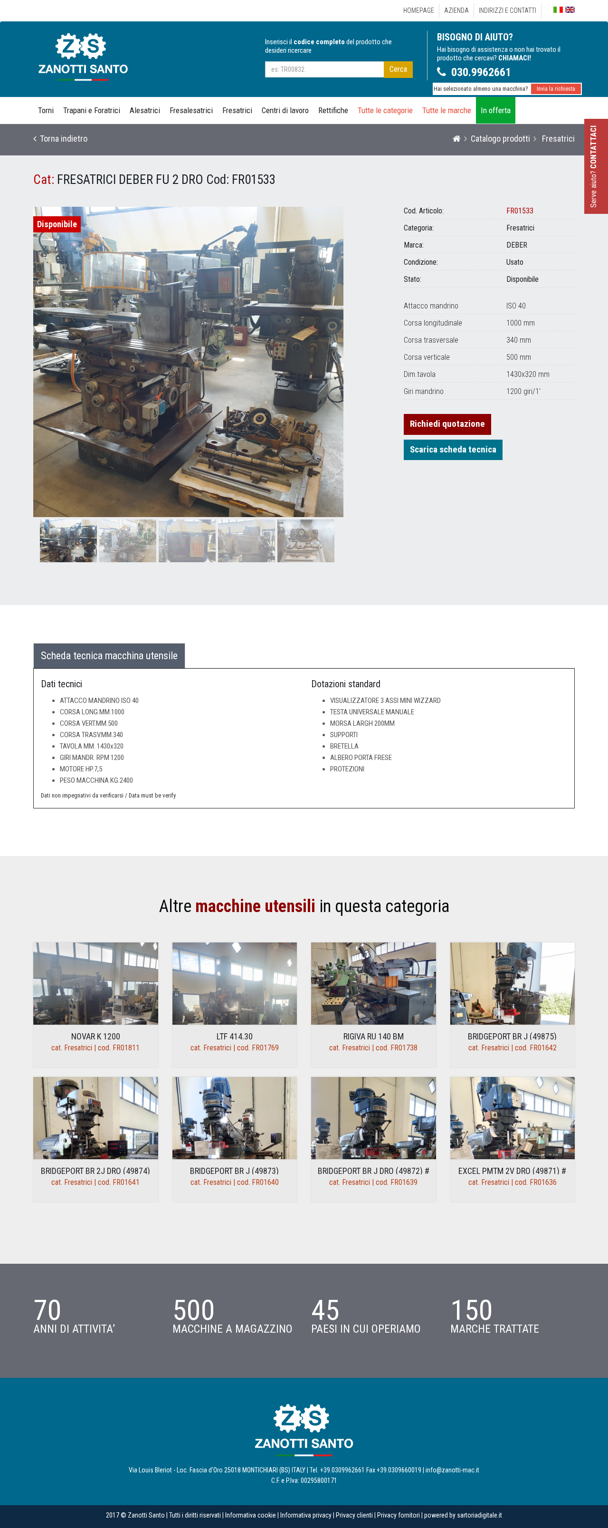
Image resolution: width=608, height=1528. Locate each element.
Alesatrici (145, 110)
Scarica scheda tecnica (453, 449)
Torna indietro (61, 139)
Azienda (456, 10)
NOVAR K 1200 (95, 1036)
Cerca (398, 69)
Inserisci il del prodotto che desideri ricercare (328, 46)
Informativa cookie (250, 1515)
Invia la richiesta (556, 89)
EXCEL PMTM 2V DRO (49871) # (512, 1171)
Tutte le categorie (385, 110)
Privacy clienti (354, 1515)
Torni (46, 110)
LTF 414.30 (235, 1036)
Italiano (558, 10)
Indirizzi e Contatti (507, 10)
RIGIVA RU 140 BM (373, 1036)
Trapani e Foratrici (91, 110)
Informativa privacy (306, 1515)
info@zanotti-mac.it (452, 1470)
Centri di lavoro (285, 110)
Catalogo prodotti (500, 139)
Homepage (418, 10)
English (570, 10)
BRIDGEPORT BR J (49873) (234, 1171)
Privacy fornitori (398, 1515)
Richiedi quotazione (447, 423)
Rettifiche (333, 110)
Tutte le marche (446, 110)
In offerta (496, 110)
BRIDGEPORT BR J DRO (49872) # (373, 1171)
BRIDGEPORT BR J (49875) (512, 1036)
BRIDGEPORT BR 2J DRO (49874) (95, 1171)
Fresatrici (237, 110)
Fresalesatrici (191, 110)
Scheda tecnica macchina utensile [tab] (109, 656)
